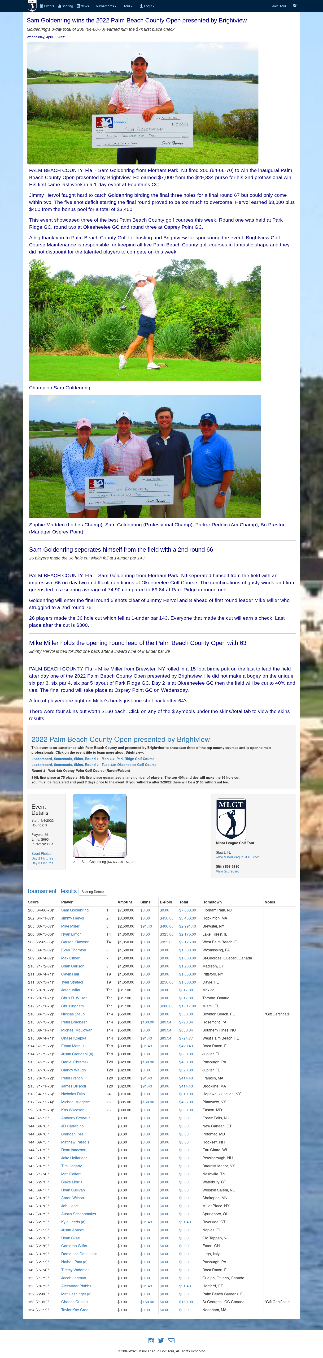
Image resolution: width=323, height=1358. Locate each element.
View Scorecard (227, 871)
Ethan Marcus (72, 1046)
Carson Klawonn (75, 942)
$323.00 (186, 1070)
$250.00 (167, 982)
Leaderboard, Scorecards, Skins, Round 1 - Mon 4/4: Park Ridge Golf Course (92, 758)
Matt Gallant (71, 1174)
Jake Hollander (74, 1157)
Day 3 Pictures (42, 862)
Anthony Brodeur (75, 1118)
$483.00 (186, 1062)
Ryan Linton (71, 934)
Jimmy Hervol (72, 918)
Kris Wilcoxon (72, 1110)
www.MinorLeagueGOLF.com (238, 857)
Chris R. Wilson (74, 998)
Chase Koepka (73, 1038)
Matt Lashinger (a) (76, 1294)
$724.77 (186, 1038)
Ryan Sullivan (73, 1190)
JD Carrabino (72, 1126)
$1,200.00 (187, 966)
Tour (126, 6)
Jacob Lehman (73, 1278)
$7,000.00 (187, 910)
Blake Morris (71, 1182)
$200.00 (167, 1006)
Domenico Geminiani (79, 1253)
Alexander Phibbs (76, 1286)
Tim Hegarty (71, 1166)
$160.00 (147, 1022)
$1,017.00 (187, 1006)
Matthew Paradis (75, 1142)
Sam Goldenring (75, 910)
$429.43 (186, 1046)
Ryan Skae (70, 1238)
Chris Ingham (72, 1006)
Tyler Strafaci (72, 982)
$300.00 (186, 1110)
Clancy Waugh (73, 1070)
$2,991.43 (187, 926)
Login (147, 6)
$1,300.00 (187, 958)
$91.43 (146, 926)
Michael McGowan (76, 1030)
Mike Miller (70, 926)
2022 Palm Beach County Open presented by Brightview (120, 739)
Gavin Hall (70, 974)
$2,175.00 (187, 934)
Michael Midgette (75, 1101)
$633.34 (186, 1030)
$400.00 (167, 926)
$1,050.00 (187, 974)
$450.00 (167, 918)
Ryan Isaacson (73, 1149)
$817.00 (186, 990)
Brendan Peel (72, 1134)
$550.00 (186, 1014)
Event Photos (41, 853)
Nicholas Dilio (73, 1093)
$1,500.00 (187, 950)
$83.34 (165, 1022)
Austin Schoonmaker (78, 1213)
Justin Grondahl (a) (77, 1054)
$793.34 (186, 1022)
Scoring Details (93, 891)
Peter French (72, 1078)
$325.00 (167, 934)
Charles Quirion (74, 1301)
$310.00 (186, 1093)
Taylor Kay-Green (76, 1309)
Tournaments (104, 6)
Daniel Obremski (75, 1062)
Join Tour (279, 6)
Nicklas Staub (73, 1014)
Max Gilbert (70, 958)
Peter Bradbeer (74, 1022)
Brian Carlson (72, 966)
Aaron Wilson (72, 1197)
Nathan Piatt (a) (74, 1261)
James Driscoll (73, 1086)
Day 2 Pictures (42, 858)
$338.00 (186, 1054)
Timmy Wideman (75, 1269)
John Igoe (69, 1205)
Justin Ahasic (72, 1230)
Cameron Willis (74, 1245)
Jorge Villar (70, 990)
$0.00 (145, 910)
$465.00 (186, 1101)
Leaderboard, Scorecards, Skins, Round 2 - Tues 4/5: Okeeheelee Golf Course (94, 764)
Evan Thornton (73, 950)
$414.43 (186, 1078)
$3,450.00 (187, 918)
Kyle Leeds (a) (73, 1222)
